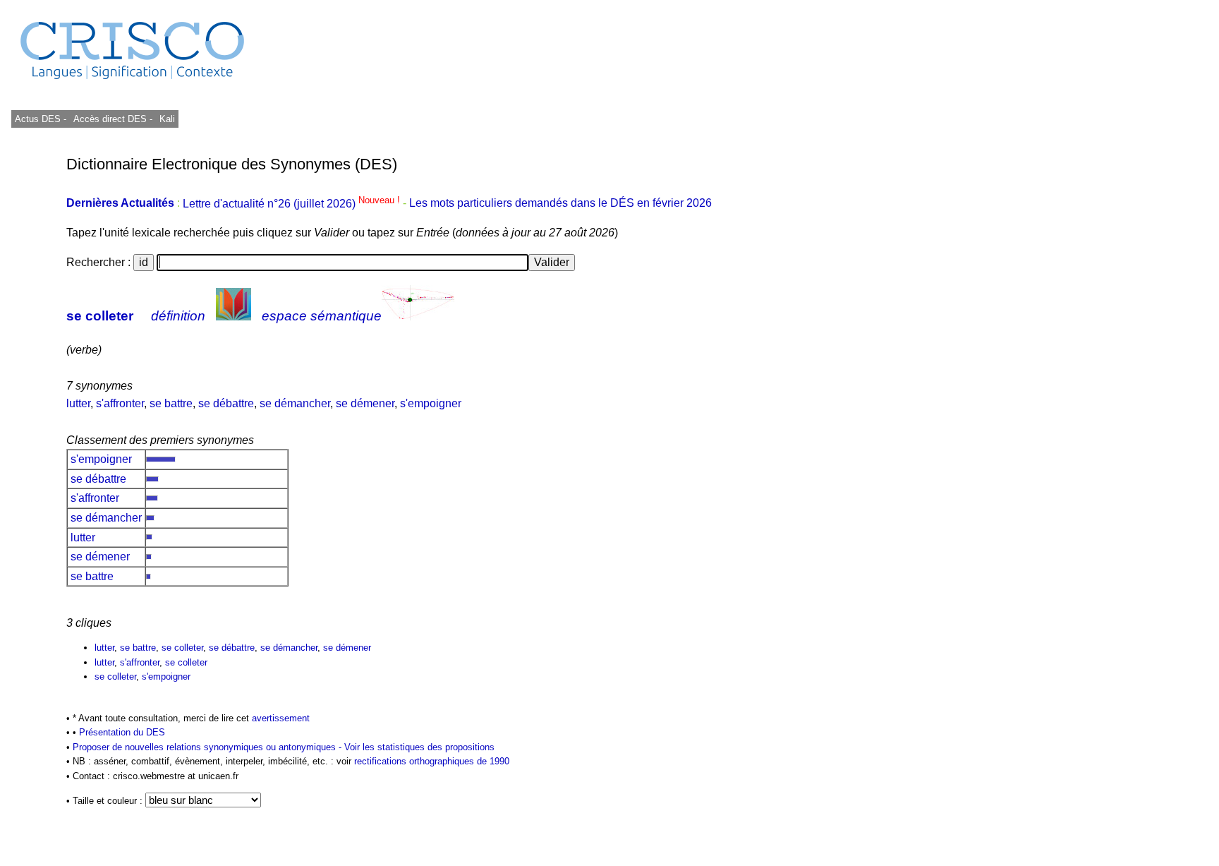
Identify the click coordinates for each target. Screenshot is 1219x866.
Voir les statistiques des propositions (419, 747)
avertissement (281, 718)
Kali (167, 119)
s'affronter (120, 403)
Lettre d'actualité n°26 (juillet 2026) (293, 204)
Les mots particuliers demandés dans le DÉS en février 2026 (560, 204)
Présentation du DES (122, 732)
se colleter (99, 315)
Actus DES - (40, 119)
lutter (78, 403)
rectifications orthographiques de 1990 (431, 761)
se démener (365, 403)
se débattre (226, 403)
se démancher (295, 403)
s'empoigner (430, 403)
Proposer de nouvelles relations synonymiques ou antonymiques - (208, 747)
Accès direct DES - (112, 119)
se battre (171, 403)
